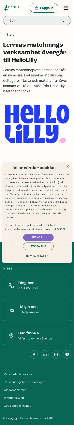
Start (10, 34)
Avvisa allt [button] (38, 246)
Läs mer (60, 228)
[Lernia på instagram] (56, 356)
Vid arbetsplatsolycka (18, 374)
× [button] (67, 166)
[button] (62, 20)
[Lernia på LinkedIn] (45, 356)
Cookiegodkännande (17, 405)
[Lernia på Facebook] (34, 356)
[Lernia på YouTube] (67, 356)
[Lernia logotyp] (11, 8)
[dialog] (37, 212)
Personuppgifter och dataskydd (25, 382)
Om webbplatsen (15, 390)
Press (7, 268)
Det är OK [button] (38, 237)
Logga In (46, 8)
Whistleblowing (14, 397)
